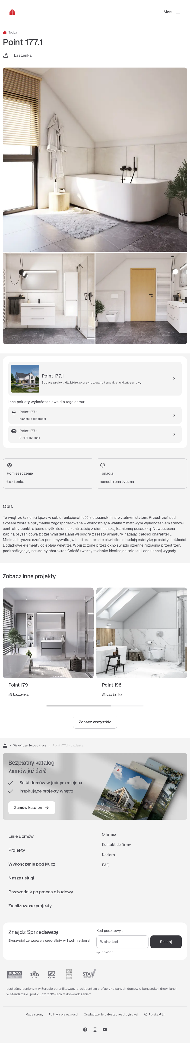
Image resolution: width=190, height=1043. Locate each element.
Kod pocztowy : (109, 930)
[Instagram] (95, 1030)
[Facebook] (85, 1030)
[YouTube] (105, 1030)
